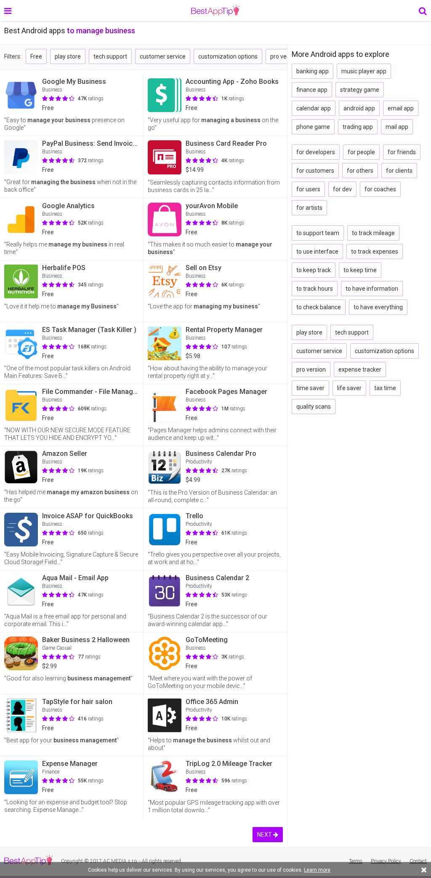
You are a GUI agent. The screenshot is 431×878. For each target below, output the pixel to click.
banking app (312, 71)
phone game (313, 126)
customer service (163, 56)
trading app (358, 126)
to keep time (360, 270)
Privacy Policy (386, 861)
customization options (228, 56)
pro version (285, 56)
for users (308, 189)
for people (361, 152)
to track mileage (373, 233)
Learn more (317, 870)
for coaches (380, 189)
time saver (310, 388)
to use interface (317, 251)
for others (360, 170)
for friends (402, 152)
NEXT (265, 834)
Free (36, 56)
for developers (315, 152)
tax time (385, 388)
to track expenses (374, 251)
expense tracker (359, 369)
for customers (315, 170)
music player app (363, 71)
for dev (342, 189)
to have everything (378, 307)
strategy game (359, 89)
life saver (349, 388)
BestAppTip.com (215, 10)
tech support (110, 56)
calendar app (313, 108)
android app (359, 108)
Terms (355, 861)
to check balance (318, 307)
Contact (418, 861)
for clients (399, 170)
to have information (372, 288)
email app (401, 108)
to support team (317, 233)
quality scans (313, 406)
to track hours (314, 288)
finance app (311, 89)
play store (68, 56)
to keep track (313, 270)
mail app (397, 126)
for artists (309, 207)
